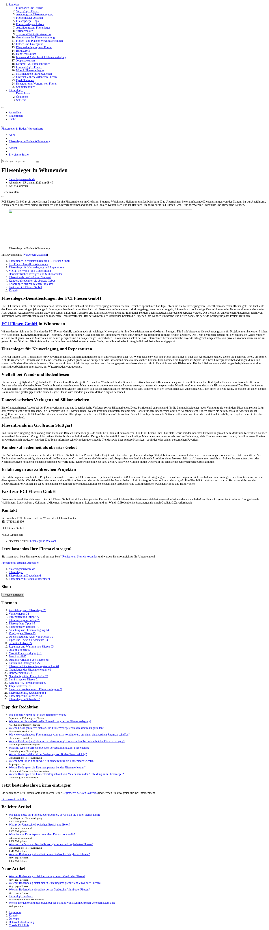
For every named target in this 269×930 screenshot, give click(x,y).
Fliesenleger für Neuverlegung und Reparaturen (36, 267)
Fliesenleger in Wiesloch (42, 540)
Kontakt (13, 290)
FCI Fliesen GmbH (19, 323)
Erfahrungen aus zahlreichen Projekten (31, 283)
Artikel (13, 147)
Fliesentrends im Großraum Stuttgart (30, 277)
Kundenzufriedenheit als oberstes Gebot (32, 280)
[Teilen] (2, 196)
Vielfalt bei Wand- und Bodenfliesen (30, 270)
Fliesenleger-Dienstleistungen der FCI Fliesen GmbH (39, 260)
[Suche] (2, 126)
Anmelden (15, 112)
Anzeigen (41, 254)
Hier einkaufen (10, 192)
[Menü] (2, 107)
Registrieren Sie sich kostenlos (80, 556)
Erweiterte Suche (19, 154)
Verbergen (30, 254)
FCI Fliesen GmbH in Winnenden (28, 264)
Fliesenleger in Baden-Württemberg (29, 141)
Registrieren (16, 115)
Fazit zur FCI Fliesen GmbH (25, 287)
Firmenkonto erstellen (14, 562)
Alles (12, 134)
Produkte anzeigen (13, 594)
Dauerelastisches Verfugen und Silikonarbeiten (36, 274)
